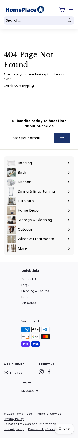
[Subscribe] (62, 138)
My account (30, 391)
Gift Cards (28, 303)
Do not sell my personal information (30, 424)
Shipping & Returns (35, 291)
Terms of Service (49, 414)
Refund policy (14, 429)
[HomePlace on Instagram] (41, 371)
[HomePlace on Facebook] (49, 371)
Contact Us (29, 279)
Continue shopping (19, 85)
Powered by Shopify (43, 429)
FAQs (25, 285)
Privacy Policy (14, 419)
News (25, 297)
